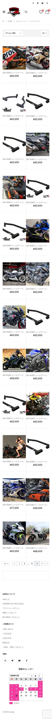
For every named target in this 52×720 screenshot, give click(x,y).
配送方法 (6, 642)
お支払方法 (7, 638)
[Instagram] (47, 3)
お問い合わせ (8, 629)
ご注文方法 (7, 633)
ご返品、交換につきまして (13, 647)
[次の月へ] (40, 675)
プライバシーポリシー (11, 608)
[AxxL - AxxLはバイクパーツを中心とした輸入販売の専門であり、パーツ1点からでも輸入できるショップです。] (13, 12)
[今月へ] (35, 675)
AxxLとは (6, 599)
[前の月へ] (30, 675)
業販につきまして (10, 612)
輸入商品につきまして (11, 617)
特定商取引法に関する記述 (13, 603)
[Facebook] (33, 3)
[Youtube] (43, 3)
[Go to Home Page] (4, 21)
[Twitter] (38, 3)
